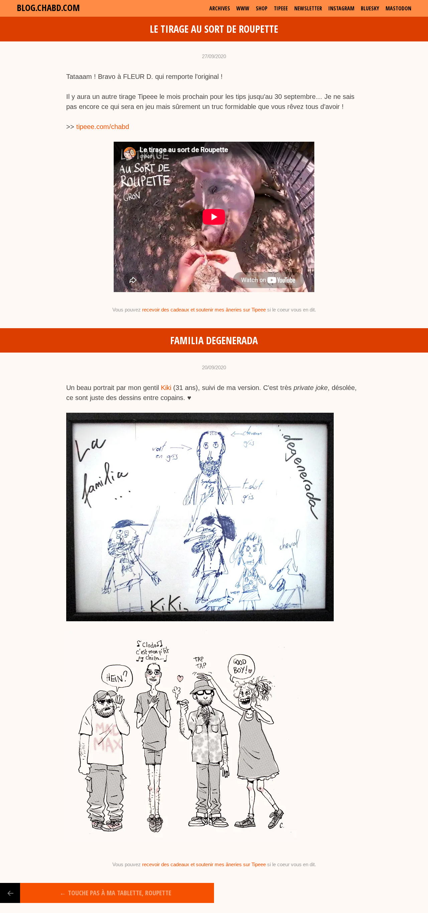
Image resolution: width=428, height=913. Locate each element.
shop (262, 8)
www (242, 8)
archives (219, 8)
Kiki (166, 387)
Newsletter (308, 8)
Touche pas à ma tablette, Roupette (115, 892)
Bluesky (370, 8)
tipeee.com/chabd (102, 126)
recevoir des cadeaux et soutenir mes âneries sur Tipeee (204, 309)
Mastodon (398, 8)
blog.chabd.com (48, 7)
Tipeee (281, 8)
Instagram (341, 8)
